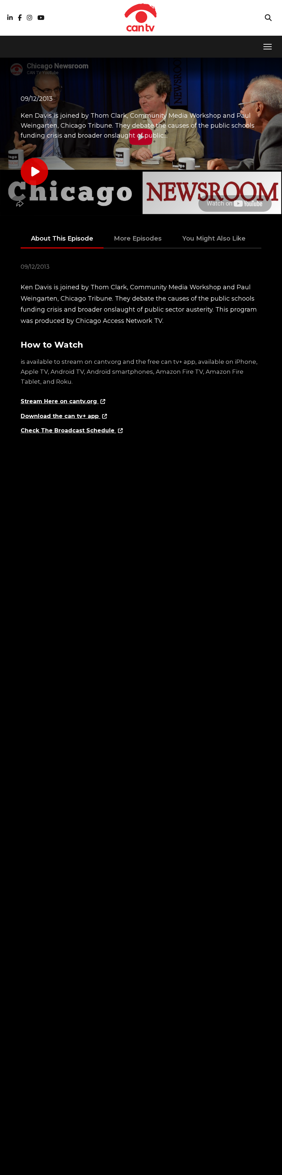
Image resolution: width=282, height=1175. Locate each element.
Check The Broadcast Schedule (68, 430)
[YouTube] (40, 18)
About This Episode (62, 238)
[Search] (268, 17)
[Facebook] (20, 18)
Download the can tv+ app (60, 416)
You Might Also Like (214, 238)
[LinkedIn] (10, 18)
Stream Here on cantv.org (60, 401)
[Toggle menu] (267, 46)
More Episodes (138, 238)
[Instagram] (29, 18)
